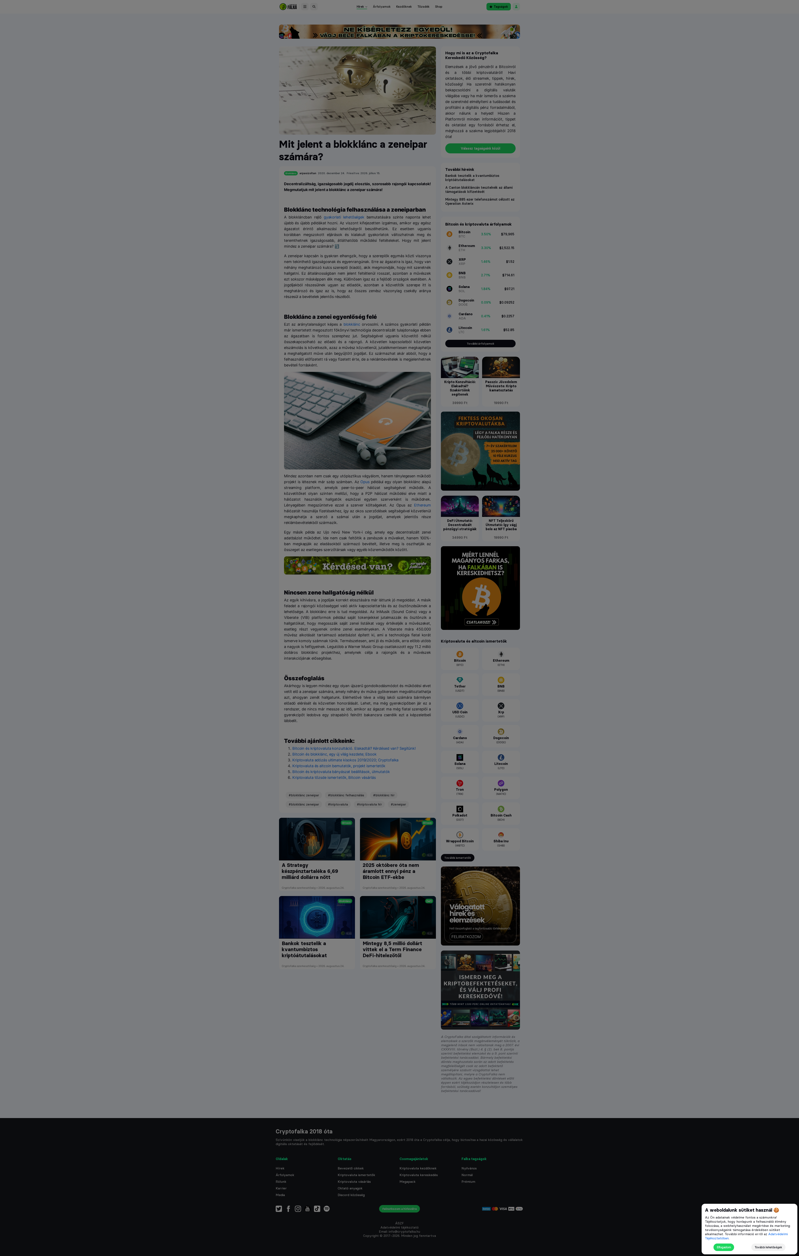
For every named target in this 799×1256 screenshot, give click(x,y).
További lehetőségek (768, 1247)
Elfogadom (724, 1247)
